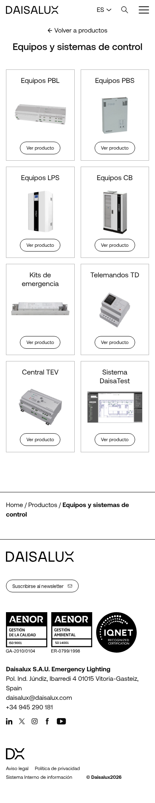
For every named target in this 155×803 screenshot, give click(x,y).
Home (14, 505)
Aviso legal (17, 768)
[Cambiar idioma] (109, 10)
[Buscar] (125, 10)
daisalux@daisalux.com (39, 697)
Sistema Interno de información (39, 777)
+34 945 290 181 (29, 707)
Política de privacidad (57, 768)
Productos (42, 505)
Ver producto (40, 148)
